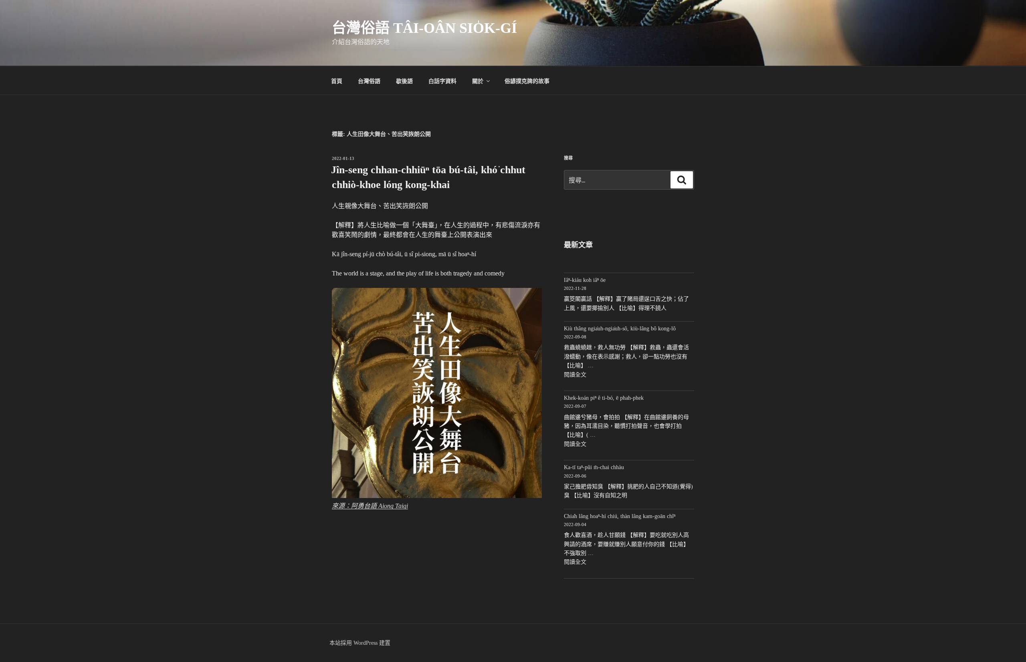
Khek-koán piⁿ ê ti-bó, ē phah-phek (604, 398)
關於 (477, 81)
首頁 (336, 81)
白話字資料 (442, 81)
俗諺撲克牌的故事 (527, 81)
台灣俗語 (369, 81)
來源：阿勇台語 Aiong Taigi (370, 505)
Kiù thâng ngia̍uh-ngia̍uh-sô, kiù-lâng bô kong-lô (620, 329)
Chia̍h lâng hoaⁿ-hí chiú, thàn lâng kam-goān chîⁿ (619, 516)
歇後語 (404, 81)
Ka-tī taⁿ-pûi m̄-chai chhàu (594, 467)
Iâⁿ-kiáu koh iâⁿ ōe (585, 280)
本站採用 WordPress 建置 (359, 643)
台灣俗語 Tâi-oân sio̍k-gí (424, 28)
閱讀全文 (575, 375)
